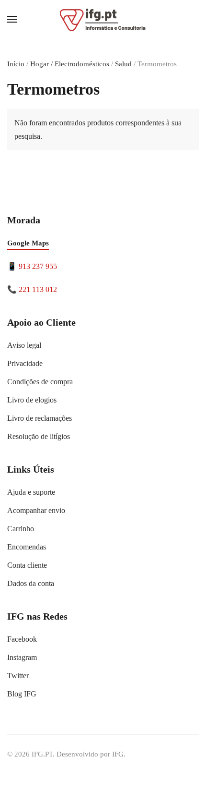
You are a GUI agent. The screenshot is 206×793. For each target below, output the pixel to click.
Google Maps (28, 243)
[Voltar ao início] (103, 19)
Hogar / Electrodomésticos (69, 64)
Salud (123, 64)
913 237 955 (38, 266)
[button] (12, 19)
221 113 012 (38, 289)
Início (15, 64)
